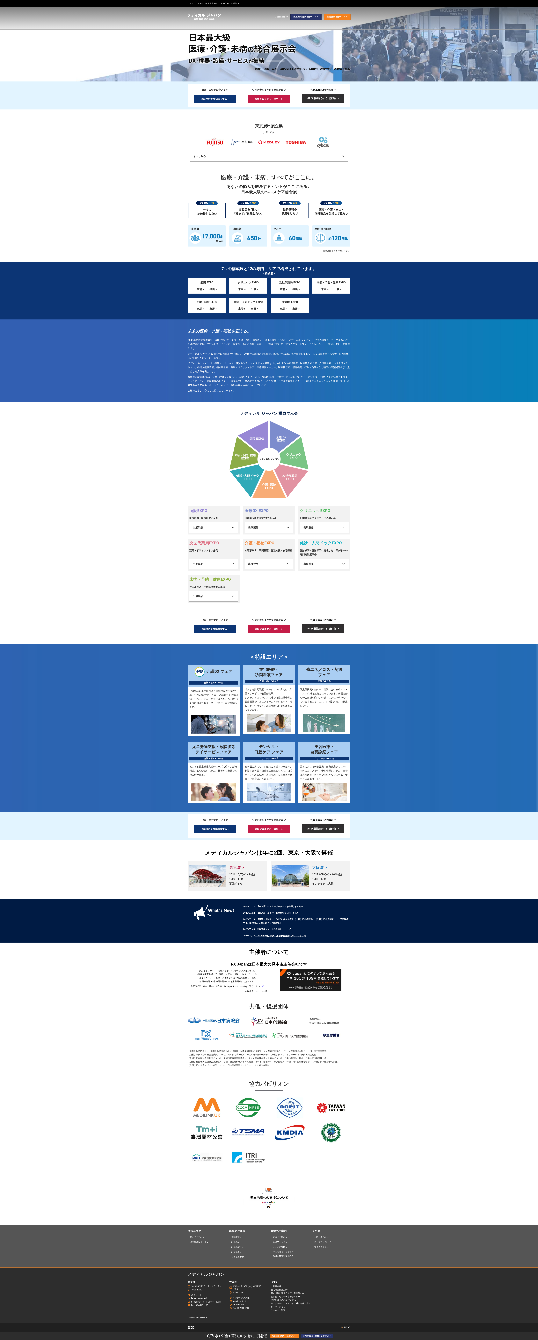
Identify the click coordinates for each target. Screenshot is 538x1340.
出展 (253, 289)
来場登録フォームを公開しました (272, 929)
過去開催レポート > (199, 1242)
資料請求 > (236, 1237)
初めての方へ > (197, 1237)
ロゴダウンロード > (323, 1242)
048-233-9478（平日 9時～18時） (206, 1302)
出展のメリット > (239, 1242)
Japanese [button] (280, 16)
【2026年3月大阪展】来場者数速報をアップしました (280, 935)
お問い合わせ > (321, 1237)
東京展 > (236, 867)
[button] (306, 17)
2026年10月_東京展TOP (207, 3)
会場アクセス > (280, 1242)
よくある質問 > (238, 1257)
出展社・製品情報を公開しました (283, 913)
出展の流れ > (237, 1247)
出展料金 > (236, 1252)
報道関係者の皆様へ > (283, 1255)
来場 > (200, 289)
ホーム (190, 3)
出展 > (213, 289)
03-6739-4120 (239, 1304)
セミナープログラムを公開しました (284, 906)
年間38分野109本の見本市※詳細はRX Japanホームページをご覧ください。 (226, 986)
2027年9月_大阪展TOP (230, 3)
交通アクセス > (321, 1247)
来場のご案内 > (280, 1237)
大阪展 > (319, 867)
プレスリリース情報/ (283, 1252)
